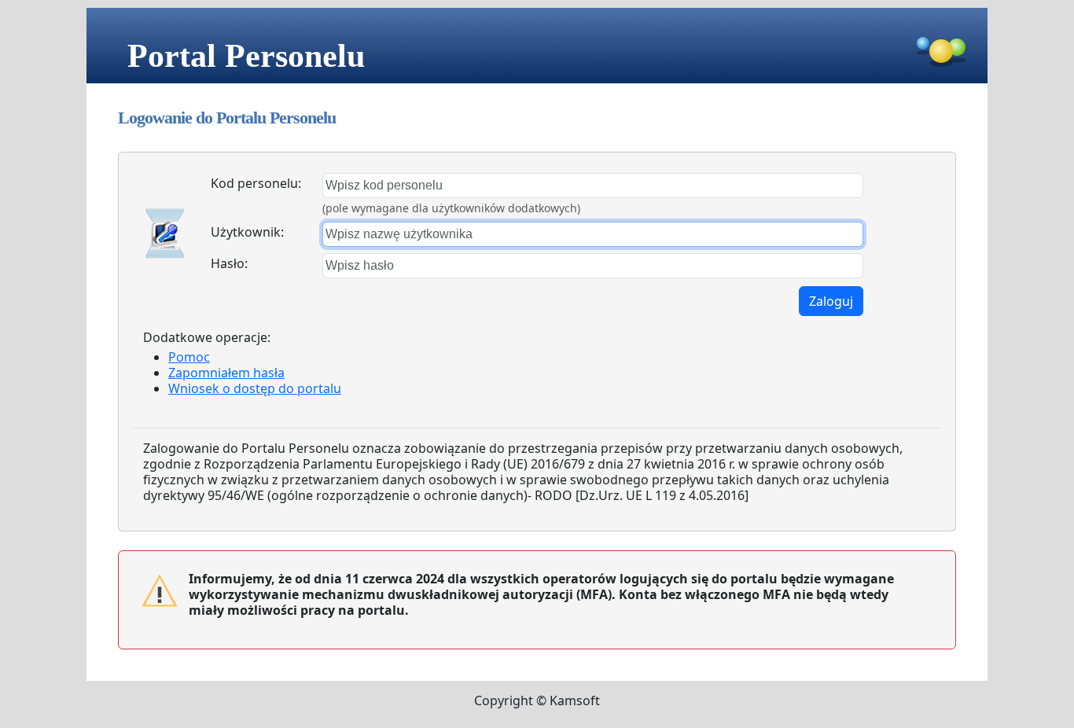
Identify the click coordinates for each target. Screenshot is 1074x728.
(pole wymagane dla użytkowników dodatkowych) (451, 208)
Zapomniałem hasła (226, 372)
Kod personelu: (256, 183)
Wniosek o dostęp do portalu (254, 388)
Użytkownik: (247, 232)
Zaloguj (831, 301)
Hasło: (229, 263)
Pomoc (189, 357)
